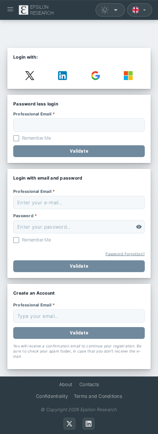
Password (25, 215)
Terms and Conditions (98, 396)
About (65, 384)
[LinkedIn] (88, 424)
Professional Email (34, 114)
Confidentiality (52, 396)
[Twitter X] (69, 424)
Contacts (89, 384)
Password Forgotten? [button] (125, 253)
